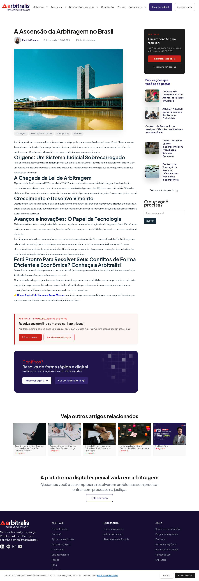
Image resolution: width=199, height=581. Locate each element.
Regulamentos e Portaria (116, 539)
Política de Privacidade (166, 549)
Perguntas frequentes (166, 534)
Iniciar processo (30, 337)
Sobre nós (57, 534)
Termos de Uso (163, 554)
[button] (40, 7)
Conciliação (107, 7)
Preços (121, 7)
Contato (160, 539)
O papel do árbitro (61, 544)
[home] (16, 7)
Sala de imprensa (60, 554)
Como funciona (60, 529)
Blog (54, 564)
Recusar (167, 575)
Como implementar (114, 529)
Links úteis (160, 559)
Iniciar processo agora (165, 58)
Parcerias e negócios (165, 544)
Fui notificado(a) (160, 7)
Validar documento (113, 534)
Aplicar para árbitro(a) (63, 539)
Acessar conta (184, 7)
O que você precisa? (156, 203)
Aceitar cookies (185, 575)
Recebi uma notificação (59, 337)
